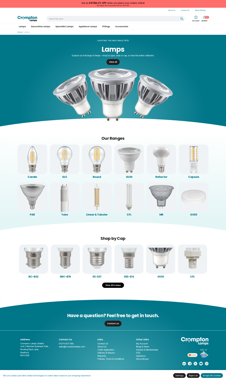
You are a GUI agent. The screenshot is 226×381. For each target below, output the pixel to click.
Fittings (106, 26)
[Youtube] (201, 363)
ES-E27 (97, 276)
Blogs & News (142, 346)
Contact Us (185, 10)
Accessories (121, 26)
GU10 (129, 176)
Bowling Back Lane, (29, 349)
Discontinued (142, 359)
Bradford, (24, 352)
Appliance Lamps (88, 26)
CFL (129, 214)
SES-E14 (129, 276)
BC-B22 (33, 276)
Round (97, 176)
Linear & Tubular (97, 214)
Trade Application (105, 349)
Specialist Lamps (64, 26)
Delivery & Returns (106, 352)
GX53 (193, 214)
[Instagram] (206, 363)
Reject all (193, 375)
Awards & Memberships (147, 349)
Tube (64, 214)
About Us (171, 10)
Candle (32, 176)
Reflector (161, 176)
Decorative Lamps (40, 26)
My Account (142, 343)
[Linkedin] (184, 363)
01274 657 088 (66, 343)
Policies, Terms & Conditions (110, 359)
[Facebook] (190, 363)
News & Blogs (200, 10)
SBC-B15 (65, 276)
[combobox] (112, 19)
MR (161, 214)
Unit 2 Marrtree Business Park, (34, 346)
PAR (32, 214)
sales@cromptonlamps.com (72, 346)
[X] (195, 363)
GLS (64, 176)
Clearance (141, 356)
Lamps (22, 26)
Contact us (113, 323)
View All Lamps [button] (113, 285)
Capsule (193, 176)
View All (113, 62)
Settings (179, 375)
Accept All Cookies (212, 375)
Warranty (101, 356)
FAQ (138, 352)
